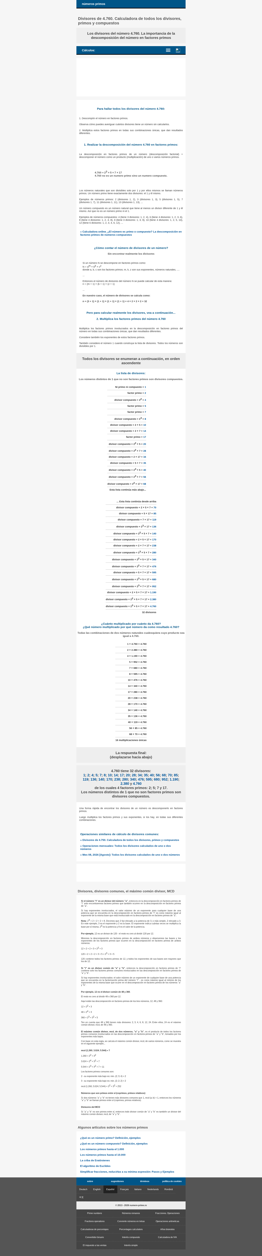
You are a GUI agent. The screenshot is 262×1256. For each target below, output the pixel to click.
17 (144, 437)
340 (154, 559)
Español (110, 1189)
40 (144, 469)
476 (154, 566)
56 (144, 476)
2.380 (153, 599)
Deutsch (83, 1189)
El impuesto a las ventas (94, 1245)
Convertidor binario (94, 1237)
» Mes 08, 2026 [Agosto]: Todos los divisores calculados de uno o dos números (130, 854)
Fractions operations (95, 1221)
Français (124, 1189)
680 (154, 579)
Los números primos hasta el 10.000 (103, 1154)
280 (154, 552)
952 (154, 586)
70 (155, 507)
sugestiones (117, 1181)
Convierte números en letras (131, 1221)
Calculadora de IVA (167, 1237)
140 (154, 533)
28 (144, 451)
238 (154, 545)
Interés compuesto (131, 1237)
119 (154, 519)
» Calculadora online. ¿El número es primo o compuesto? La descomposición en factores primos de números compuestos (131, 233)
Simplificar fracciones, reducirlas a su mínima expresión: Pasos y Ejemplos (127, 1171)
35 (144, 463)
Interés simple (131, 1245)
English (97, 1189)
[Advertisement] (131, 77)
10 (144, 425)
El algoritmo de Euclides (95, 1166)
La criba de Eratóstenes (95, 1160)
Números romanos (131, 1213)
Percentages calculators (131, 1229)
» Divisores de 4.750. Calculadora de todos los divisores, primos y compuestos (129, 839)
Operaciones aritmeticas (167, 1221)
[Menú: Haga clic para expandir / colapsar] (170, 50)
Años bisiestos (167, 1229)
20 (144, 444)
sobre (90, 1181)
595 (154, 572)
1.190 (153, 592)
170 (154, 539)
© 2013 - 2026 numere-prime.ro (131, 1205)
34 (144, 457)
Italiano (138, 1189)
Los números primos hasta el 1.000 (102, 1149)
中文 (81, 1197)
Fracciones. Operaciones (167, 1213)
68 (144, 483)
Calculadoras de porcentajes (94, 1229)
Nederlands (153, 1189)
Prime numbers (94, 1213)
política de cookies (172, 1181)
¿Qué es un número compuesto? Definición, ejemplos (114, 1143)
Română (168, 1189)
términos (144, 1181)
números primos (93, 4)
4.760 (153, 606)
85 (155, 513)
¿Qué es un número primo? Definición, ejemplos (110, 1137)
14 (144, 431)
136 (154, 526)
